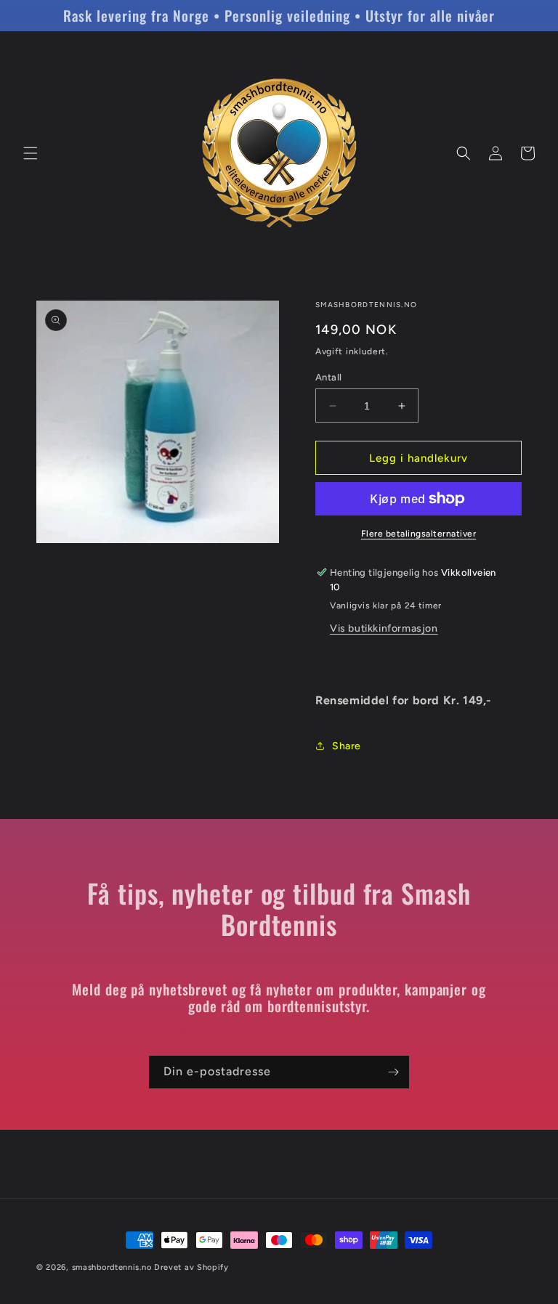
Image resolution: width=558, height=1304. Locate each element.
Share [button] (346, 746)
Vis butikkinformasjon (384, 628)
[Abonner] (393, 1072)
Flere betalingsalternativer (419, 534)
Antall (328, 377)
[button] (30, 153)
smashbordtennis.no (112, 1267)
